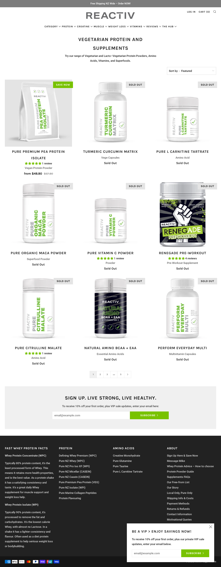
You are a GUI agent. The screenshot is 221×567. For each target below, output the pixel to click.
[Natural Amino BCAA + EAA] (110, 309)
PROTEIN (67, 26)
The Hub (168, 26)
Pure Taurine (120, 466)
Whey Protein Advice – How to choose (190, 466)
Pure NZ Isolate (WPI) (72, 487)
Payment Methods (178, 503)
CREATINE (83, 26)
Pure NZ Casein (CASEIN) (74, 477)
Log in (191, 11)
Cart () (204, 11)
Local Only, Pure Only (179, 492)
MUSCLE (99, 26)
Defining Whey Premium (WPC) (78, 455)
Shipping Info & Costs (180, 498)
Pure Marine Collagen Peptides (78, 492)
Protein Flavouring (70, 498)
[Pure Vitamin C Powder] (110, 214)
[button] (33, 163)
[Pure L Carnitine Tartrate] (182, 113)
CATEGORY (51, 26)
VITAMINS (136, 26)
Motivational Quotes (179, 519)
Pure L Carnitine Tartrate (128, 471)
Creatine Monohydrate (126, 455)
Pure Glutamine (122, 461)
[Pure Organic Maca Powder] (38, 214)
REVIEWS (152, 26)
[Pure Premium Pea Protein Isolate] (38, 113)
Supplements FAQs (178, 477)
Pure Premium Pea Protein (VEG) (79, 482)
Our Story (172, 487)
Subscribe (147, 415)
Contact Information (179, 514)
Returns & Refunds (178, 508)
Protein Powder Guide (180, 471)
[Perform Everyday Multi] (182, 309)
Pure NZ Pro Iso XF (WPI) (74, 466)
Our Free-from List (178, 482)
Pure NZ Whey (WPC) (72, 461)
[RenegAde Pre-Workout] (182, 214)
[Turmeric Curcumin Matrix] (110, 113)
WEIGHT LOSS (117, 26)
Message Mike (176, 461)
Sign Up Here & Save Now (182, 455)
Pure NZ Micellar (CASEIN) (75, 471)
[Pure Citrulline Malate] (38, 309)
